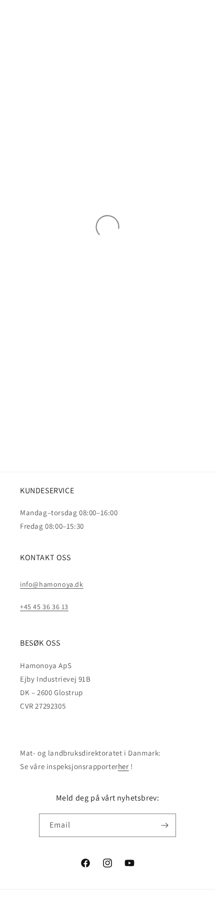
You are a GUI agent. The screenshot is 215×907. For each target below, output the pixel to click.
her (123, 766)
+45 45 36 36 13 (44, 606)
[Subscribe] (165, 825)
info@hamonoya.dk (52, 584)
